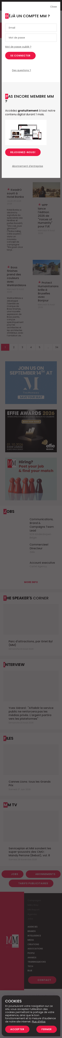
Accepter (17, 1029)
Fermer (47, 1029)
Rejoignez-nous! (22, 152)
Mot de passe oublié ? (18, 46)
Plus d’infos (38, 1021)
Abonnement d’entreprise (27, 166)
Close (53, 6)
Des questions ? (21, 70)
